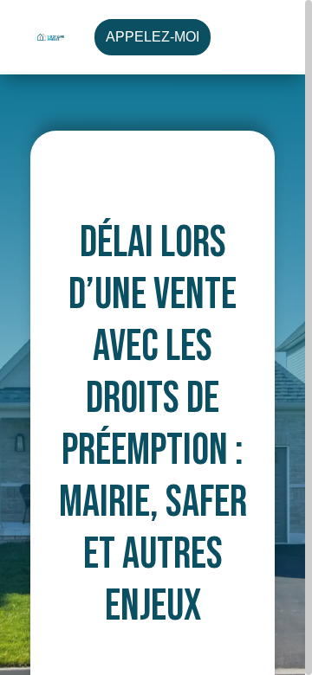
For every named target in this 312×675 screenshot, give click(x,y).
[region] (156, 337)
